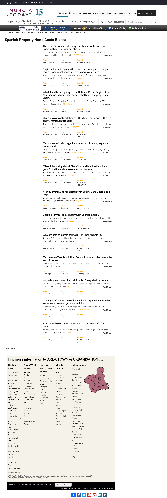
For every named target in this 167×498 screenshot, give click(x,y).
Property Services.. (84, 62)
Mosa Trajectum (62, 410)
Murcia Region (48, 62)
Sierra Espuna (29, 421)
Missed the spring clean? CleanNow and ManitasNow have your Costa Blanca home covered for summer (75, 168)
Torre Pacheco (14, 468)
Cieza (42, 389)
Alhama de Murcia (83, 13)
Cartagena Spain (39, 476)
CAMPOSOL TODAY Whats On (20, 476)
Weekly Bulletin (42, 478)
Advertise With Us (106, 488)
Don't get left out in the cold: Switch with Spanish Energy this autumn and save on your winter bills (77, 302)
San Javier (132, 13)
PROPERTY (81, 160)
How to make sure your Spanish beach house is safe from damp (74, 325)
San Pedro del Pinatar (13, 447)
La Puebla (12, 397)
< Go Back (10, 348)
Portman (11, 435)
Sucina (58, 424)
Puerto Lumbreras (28, 417)
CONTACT (17, 3)
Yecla (42, 403)
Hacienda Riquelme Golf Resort (62, 397)
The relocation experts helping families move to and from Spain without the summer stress (74, 48)
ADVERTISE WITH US (29, 3)
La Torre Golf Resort (13, 401)
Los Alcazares (13, 408)
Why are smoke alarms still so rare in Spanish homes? (72, 235)
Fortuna (43, 392)
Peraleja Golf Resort (61, 417)
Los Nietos (12, 413)
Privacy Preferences (63, 485)
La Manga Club (14, 388)
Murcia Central (59, 367)
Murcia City (60, 413)
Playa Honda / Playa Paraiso (13, 431)
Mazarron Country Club (77, 422)
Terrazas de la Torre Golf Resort (13, 462)
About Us (95, 488)
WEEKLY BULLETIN (45, 3)
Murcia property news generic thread (21, 478)
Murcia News (14, 22)
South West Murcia (30, 367)
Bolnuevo (28, 383)
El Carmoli (12, 378)
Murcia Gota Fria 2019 (83, 476)
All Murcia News (83, 85)
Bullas (42, 375)
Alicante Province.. (84, 111)
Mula (42, 400)
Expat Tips (47, 274)
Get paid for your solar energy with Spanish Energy (71, 215)
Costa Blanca (66, 134)
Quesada (64, 111)
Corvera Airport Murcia (65, 476)
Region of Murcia (67, 62)
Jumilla (95, 13)
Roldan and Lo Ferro (13, 439)
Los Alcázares (111, 13)
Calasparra (44, 378)
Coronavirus (51, 476)
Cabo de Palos (14, 372)
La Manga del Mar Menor (13, 392)
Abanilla (59, 372)
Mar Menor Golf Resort (15, 420)
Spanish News (105, 22)
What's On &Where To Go (44, 22)
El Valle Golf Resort (61, 390)
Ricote (58, 421)
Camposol (64, 85)
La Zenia (75, 451)
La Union (11, 405)
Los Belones (13, 410)
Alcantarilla (60, 378)
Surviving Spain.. (83, 274)
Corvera (59, 386)
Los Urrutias (13, 416)
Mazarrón (122, 13)
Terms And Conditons (67, 488)
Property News (87, 22)
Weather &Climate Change (29, 22)
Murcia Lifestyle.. (83, 228)
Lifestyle (71, 22)
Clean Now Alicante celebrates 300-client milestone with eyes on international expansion (77, 120)
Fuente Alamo (29, 394)
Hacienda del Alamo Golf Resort (29, 400)
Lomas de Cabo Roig (77, 455)
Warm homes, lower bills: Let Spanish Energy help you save (75, 280)
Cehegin (43, 386)
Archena (59, 380)
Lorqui (58, 402)
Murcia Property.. (49, 85)
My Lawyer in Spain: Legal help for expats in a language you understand (76, 145)
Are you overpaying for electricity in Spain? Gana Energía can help (76, 193)
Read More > (107, 55)
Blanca (58, 383)
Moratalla (44, 397)
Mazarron (28, 408)
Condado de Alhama (29, 390)
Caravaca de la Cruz (46, 382)
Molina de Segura (60, 406)
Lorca (102, 13)
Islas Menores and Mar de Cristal (13, 383)
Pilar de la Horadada (12, 425)
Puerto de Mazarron (28, 412)
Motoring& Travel (59, 22)
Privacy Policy (81, 488)
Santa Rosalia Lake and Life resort (13, 454)
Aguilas (27, 372)
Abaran (59, 375)
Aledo (26, 375)
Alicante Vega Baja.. (50, 111)
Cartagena (64, 208)
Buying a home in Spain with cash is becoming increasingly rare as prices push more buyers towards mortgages (75, 71)
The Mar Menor (12, 367)
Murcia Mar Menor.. (50, 208)
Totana (26, 424)
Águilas (72, 13)
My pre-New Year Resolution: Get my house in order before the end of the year (77, 259)
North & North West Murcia (46, 368)
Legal (89, 488)
